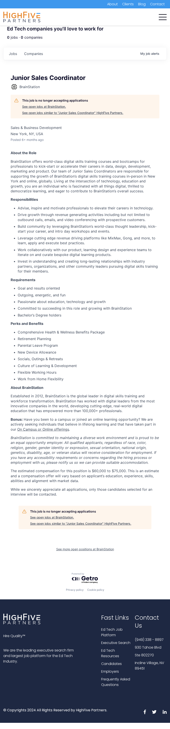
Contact (157, 4)
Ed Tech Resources (110, 653)
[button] (162, 16)
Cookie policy (95, 589)
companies (33, 53)
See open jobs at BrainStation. (44, 106)
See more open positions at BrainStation (85, 549)
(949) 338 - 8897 (149, 639)
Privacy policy (75, 589)
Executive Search (115, 642)
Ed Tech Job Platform (112, 632)
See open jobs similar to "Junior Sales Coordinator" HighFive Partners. (72, 113)
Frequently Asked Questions (115, 682)
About (112, 4)
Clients (128, 4)
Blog (142, 4)
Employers (110, 671)
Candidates (111, 663)
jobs (13, 53)
